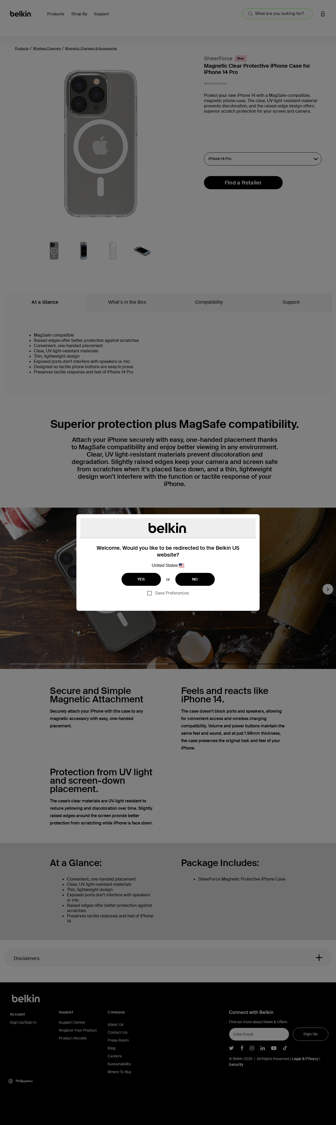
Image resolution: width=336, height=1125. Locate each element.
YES (141, 579)
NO (195, 579)
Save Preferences (172, 593)
